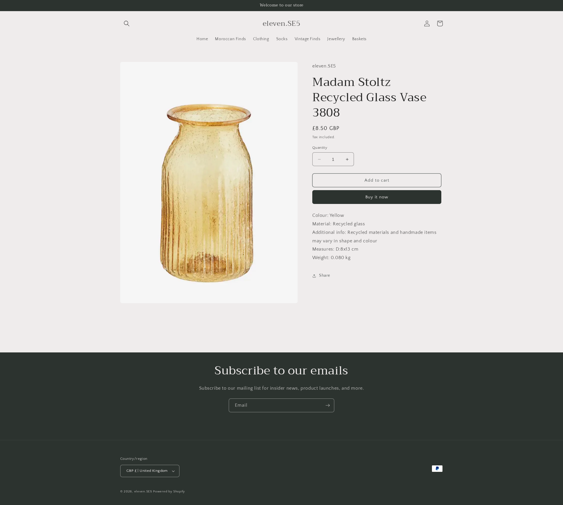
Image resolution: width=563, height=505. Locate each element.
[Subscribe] (327, 405)
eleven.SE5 (143, 491)
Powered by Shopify (169, 491)
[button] (126, 23)
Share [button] (324, 275)
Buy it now (376, 197)
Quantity (319, 148)
